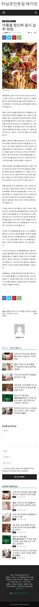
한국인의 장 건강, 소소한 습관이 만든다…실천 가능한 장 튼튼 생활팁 (25, 410)
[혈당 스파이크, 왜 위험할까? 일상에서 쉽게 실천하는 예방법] (7, 366)
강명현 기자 (7, 32)
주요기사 (13, 21)
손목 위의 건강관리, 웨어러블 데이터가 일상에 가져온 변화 (25, 356)
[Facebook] (4, 37)
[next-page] (7, 418)
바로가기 (19, 589)
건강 (7, 18)
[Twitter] (9, 37)
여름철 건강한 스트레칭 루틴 (28, 312)
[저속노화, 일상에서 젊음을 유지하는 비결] (7, 377)
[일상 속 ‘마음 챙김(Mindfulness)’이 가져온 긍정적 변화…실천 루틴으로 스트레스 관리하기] (7, 398)
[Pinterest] (14, 37)
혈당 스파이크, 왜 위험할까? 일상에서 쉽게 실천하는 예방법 (25, 366)
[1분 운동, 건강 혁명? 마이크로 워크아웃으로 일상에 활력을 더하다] (7, 387)
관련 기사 (5, 348)
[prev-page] (3, 418)
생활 (8, 21)
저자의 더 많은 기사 (15, 348)
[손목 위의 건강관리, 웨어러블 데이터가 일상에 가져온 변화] (7, 356)
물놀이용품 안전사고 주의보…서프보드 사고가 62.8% (10, 313)
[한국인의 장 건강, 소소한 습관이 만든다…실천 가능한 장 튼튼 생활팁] (7, 410)
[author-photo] (19, 334)
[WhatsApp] (19, 37)
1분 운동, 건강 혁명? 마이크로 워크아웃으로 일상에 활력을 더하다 (25, 387)
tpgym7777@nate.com (21, 593)
